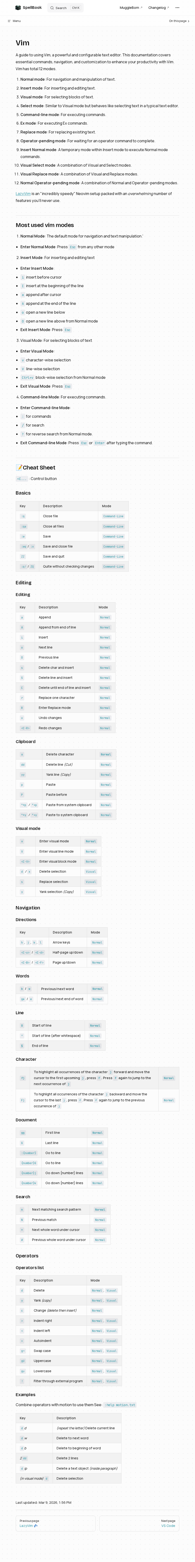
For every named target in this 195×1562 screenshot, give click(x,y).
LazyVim (23, 193)
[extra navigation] (177, 7)
